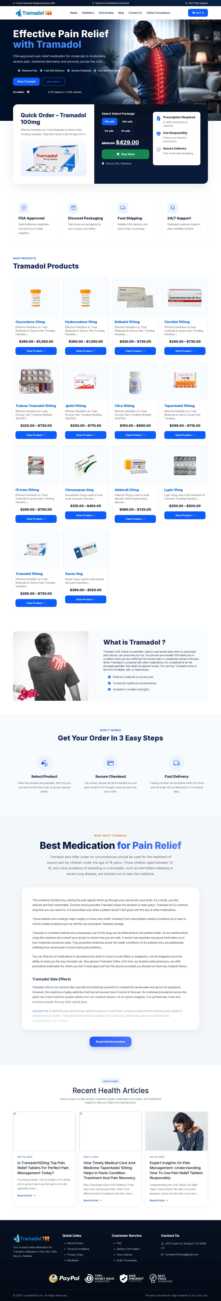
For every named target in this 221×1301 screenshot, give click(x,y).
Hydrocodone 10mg (81, 322)
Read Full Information (110, 1041)
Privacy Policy (75, 1254)
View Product (34, 350)
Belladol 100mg (127, 322)
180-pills (110, 121)
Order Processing (127, 1260)
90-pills (109, 130)
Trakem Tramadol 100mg (35, 406)
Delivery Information (128, 1248)
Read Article (24, 1195)
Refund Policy (75, 1243)
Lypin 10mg (173, 490)
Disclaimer (73, 1260)
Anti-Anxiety (106, 12)
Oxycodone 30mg (30, 322)
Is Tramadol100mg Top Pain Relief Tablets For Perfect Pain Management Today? (43, 1168)
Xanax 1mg (74, 574)
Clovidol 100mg (177, 322)
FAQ (119, 1243)
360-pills (127, 121)
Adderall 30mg (127, 490)
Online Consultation (158, 12)
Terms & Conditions (78, 1248)
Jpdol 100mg (75, 406)
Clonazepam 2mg (79, 490)
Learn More (53, 81)
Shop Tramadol (26, 81)
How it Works (124, 1254)
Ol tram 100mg (27, 490)
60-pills (125, 130)
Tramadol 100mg (29, 574)
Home (73, 12)
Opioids (37, 1010)
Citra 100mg (124, 406)
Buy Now (128, 154)
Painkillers (88, 12)
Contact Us (135, 12)
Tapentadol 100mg (179, 406)
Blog (121, 12)
